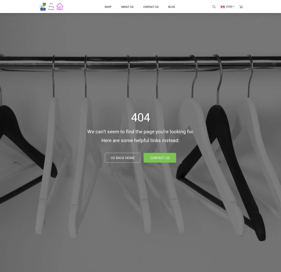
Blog (171, 7)
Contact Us (160, 158)
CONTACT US (151, 7)
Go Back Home (123, 158)
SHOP (108, 7)
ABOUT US (127, 7)
